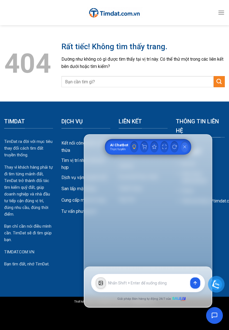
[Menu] (221, 12)
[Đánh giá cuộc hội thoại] (154, 146)
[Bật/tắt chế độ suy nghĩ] (134, 146)
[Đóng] (185, 146)
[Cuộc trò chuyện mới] (174, 146)
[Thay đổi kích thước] (164, 146)
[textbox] (148, 283)
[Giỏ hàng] (144, 146)
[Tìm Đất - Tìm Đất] (114, 12)
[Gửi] (219, 81)
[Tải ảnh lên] (101, 283)
